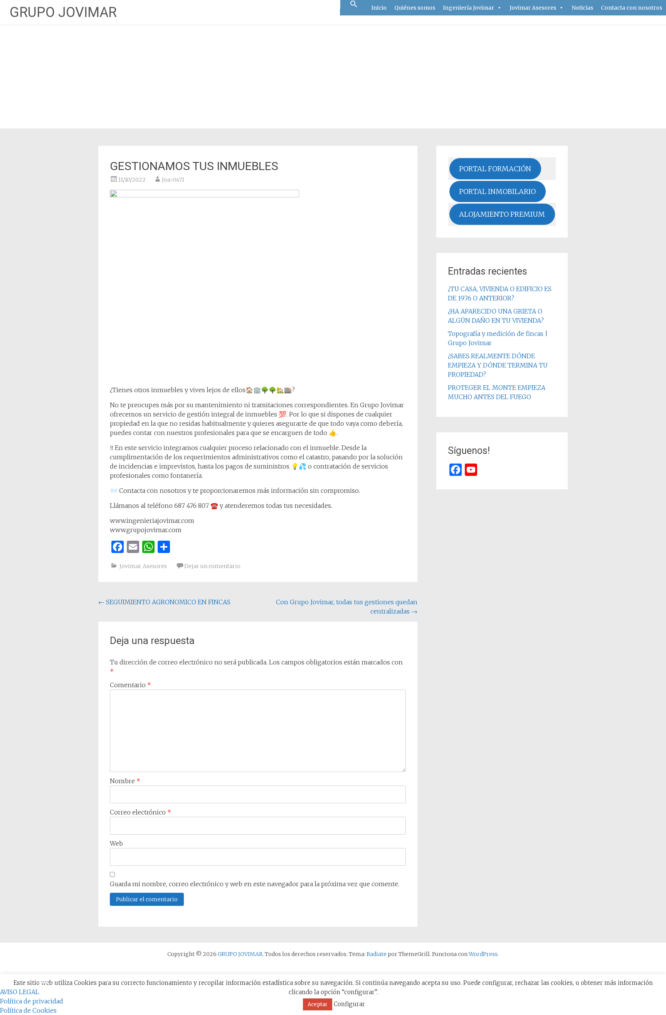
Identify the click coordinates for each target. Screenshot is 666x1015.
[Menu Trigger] (43, 982)
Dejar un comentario (212, 566)
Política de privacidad (31, 1001)
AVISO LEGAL (19, 992)
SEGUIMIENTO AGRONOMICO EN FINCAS (164, 602)
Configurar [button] (349, 1004)
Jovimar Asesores (533, 7)
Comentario (130, 685)
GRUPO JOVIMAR (63, 12)
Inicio (379, 7)
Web (116, 843)
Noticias (582, 7)
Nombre (125, 781)
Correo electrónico (140, 812)
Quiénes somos (414, 7)
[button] (353, 4)
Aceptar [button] (318, 1004)
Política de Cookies (28, 1010)
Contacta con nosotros (631, 7)
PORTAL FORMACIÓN (495, 168)
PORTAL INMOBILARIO (497, 191)
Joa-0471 (173, 179)
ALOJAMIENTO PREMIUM (502, 214)
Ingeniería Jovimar (468, 7)
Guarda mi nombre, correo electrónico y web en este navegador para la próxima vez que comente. (254, 884)
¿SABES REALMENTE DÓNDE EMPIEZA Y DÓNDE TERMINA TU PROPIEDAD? (498, 365)
